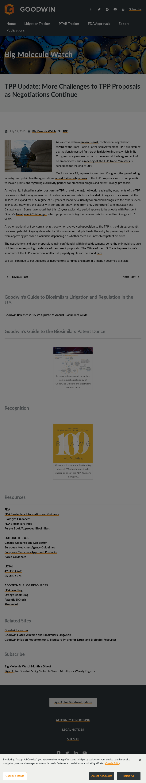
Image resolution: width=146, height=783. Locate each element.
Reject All (128, 776)
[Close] (140, 760)
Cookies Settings (15, 776)
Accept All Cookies (101, 776)
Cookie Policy (112, 763)
